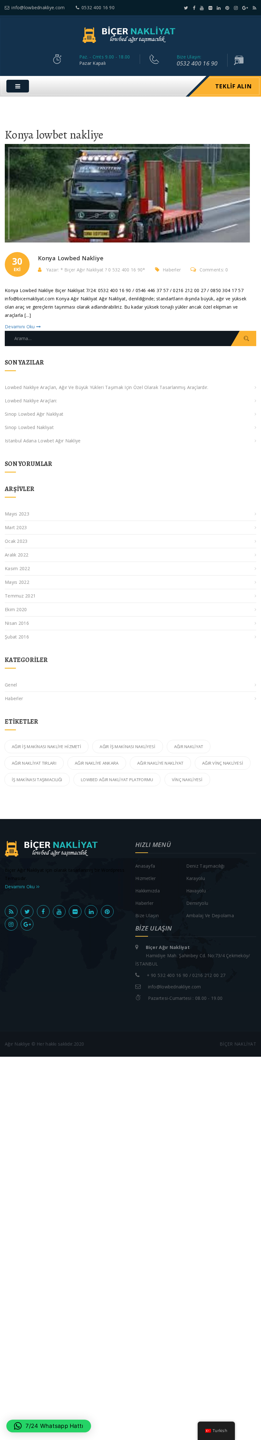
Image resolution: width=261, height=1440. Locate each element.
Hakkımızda (147, 891)
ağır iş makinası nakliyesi (127, 746)
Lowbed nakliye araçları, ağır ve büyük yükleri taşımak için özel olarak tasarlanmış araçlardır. (106, 387)
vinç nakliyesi (187, 779)
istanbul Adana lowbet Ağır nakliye (43, 441)
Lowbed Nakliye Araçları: (31, 401)
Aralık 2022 (16, 555)
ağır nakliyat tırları (34, 763)
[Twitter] (186, 8)
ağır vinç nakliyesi (222, 763)
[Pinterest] (227, 8)
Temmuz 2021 (20, 596)
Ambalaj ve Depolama (210, 915)
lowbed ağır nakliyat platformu (117, 779)
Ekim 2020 (16, 609)
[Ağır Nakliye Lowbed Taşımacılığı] (130, 34)
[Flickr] (210, 8)
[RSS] (254, 8)
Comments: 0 (214, 270)
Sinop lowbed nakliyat (29, 427)
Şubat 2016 (17, 637)
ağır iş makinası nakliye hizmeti (46, 746)
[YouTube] (202, 8)
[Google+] (245, 8)
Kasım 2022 (17, 568)
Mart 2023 (16, 527)
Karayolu (195, 878)
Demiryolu (197, 903)
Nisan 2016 (17, 623)
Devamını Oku (20, 327)
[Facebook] (194, 8)
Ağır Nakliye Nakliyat (160, 763)
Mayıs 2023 (17, 514)
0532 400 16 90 (98, 7)
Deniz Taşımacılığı (205, 866)
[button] (48, 1426)
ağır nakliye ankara (96, 763)
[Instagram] (236, 8)
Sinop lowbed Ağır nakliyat (34, 414)
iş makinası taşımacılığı (37, 779)
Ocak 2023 (16, 541)
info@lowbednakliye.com (38, 7)
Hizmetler (145, 878)
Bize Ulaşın (147, 915)
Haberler (172, 270)
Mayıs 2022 (17, 582)
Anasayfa (145, 866)
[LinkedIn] (219, 8)
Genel (11, 685)
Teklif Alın (233, 86)
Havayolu (196, 891)
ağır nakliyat (188, 746)
